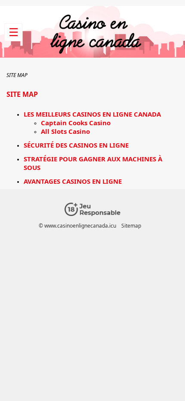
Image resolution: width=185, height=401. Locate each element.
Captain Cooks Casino (76, 122)
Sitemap (131, 225)
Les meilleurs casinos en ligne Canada (92, 114)
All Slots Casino (65, 131)
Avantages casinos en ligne (73, 181)
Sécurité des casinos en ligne (76, 145)
